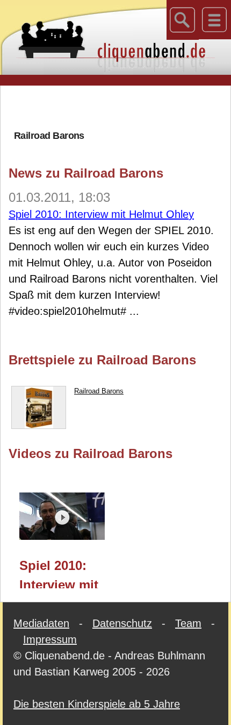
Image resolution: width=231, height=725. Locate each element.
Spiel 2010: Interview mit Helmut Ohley (101, 214)
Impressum (50, 639)
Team (188, 623)
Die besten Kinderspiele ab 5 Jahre (96, 704)
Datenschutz (122, 623)
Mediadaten (41, 623)
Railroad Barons (99, 391)
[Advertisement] (120, 107)
